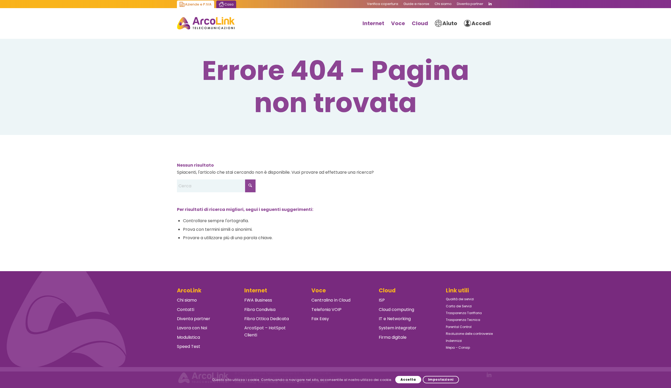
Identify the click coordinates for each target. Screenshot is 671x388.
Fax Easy (320, 319)
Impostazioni (441, 379)
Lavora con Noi (192, 328)
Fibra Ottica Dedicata (266, 319)
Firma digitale (393, 337)
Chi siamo (187, 300)
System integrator (397, 328)
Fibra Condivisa (259, 310)
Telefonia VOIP (326, 310)
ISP (382, 300)
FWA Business (258, 300)
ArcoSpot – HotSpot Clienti (265, 331)
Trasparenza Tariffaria (464, 313)
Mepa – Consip (458, 347)
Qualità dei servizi (460, 299)
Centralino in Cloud (330, 300)
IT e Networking (395, 319)
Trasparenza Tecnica (463, 320)
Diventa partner (193, 319)
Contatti (185, 310)
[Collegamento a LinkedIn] (490, 4)
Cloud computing (396, 310)
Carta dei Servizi (459, 306)
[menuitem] (382, 4)
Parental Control (459, 327)
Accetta (408, 379)
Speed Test (188, 346)
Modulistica (188, 337)
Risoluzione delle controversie (469, 333)
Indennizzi (454, 340)
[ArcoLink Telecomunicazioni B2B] (206, 23)
